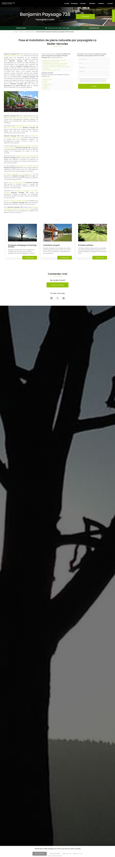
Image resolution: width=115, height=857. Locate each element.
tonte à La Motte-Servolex (17, 182)
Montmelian (46, 85)
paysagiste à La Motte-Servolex (13, 56)
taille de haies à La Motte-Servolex (16, 201)
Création (83, 3)
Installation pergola (51, 245)
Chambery (45, 81)
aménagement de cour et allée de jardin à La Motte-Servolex (21, 126)
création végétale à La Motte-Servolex (19, 174)
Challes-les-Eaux (47, 79)
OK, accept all (40, 853)
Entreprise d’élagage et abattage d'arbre (22, 246)
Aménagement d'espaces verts (51, 62)
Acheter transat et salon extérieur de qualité (54, 60)
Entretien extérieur (85, 245)
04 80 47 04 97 (21, 28)
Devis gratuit (85, 16)
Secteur (21, 32)
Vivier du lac (46, 89)
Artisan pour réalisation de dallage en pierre (54, 65)
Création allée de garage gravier (51, 70)
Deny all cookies (55, 853)
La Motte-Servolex (29, 32)
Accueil (66, 3)
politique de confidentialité (99, 82)
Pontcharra (46, 87)
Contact (110, 3)
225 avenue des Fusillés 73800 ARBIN (58, 28)
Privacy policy (79, 853)
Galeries (101, 3)
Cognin (45, 82)
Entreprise (74, 3)
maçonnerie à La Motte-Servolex (27, 166)
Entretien (92, 3)
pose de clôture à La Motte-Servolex (26, 156)
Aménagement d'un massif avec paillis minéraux (55, 63)
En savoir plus (29, 258)
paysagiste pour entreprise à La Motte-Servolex (21, 117)
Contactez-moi (94, 28)
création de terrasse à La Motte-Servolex (21, 136)
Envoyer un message (57, 285)
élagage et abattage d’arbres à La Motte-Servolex (21, 208)
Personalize (68, 853)
